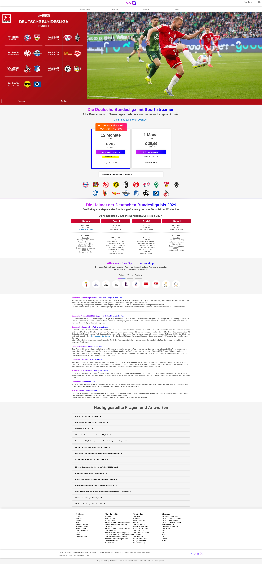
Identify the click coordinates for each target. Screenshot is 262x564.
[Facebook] (191, 554)
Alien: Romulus (110, 530)
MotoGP (165, 541)
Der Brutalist (108, 543)
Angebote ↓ (22, 101)
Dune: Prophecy (139, 543)
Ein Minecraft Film (111, 541)
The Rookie (137, 516)
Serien (78, 535)
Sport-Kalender (81, 537)
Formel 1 (165, 539)
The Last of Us (138, 530)
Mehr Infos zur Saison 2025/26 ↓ (131, 119)
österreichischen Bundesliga (100, 336)
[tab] (121, 277)
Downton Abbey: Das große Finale (117, 522)
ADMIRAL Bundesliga (170, 516)
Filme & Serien (85, 9)
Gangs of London (139, 541)
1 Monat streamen (151, 152)
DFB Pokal (166, 528)
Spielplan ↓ (65, 101)
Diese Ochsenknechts (141, 526)
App (77, 522)
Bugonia (107, 516)
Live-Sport (115, 9)
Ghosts (135, 522)
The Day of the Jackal (141, 532)
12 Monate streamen (111, 152)
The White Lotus (139, 524)
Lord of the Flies (139, 520)
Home (78, 516)
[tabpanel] (131, 286)
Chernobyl (137, 535)
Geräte (177, 9)
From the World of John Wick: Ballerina (118, 535)
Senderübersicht (82, 524)
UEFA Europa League (170, 520)
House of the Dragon (140, 539)
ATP (163, 535)
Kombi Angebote (82, 530)
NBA (164, 532)
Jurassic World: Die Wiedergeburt (116, 532)
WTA (164, 537)
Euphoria (136, 518)
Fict (77, 526)
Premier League (168, 524)
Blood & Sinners (110, 520)
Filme (78, 532)
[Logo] (131, 3)
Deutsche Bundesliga (170, 526)
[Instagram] (195, 554)
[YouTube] (198, 554)
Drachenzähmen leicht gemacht (116, 539)
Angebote (146, 9)
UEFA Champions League (171, 518)
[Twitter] (201, 554)
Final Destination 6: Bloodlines (115, 537)
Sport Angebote (81, 528)
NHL (163, 530)
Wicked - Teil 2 (109, 518)
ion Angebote (83, 526)
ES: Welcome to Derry (141, 528)
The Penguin (138, 537)
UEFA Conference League (171, 522)
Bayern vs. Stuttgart (85, 229)
